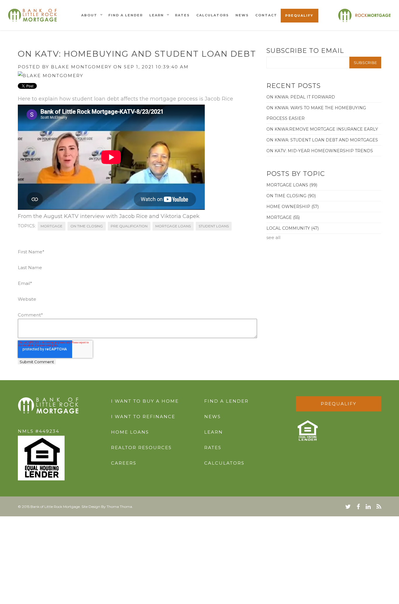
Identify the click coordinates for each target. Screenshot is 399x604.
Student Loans (214, 226)
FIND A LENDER (226, 401)
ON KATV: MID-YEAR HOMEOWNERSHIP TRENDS (319, 150)
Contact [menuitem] (266, 15)
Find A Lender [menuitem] (125, 15)
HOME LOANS (130, 432)
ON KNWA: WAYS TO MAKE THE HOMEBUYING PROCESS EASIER (316, 113)
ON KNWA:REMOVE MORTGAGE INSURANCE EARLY (322, 129)
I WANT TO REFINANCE (143, 416)
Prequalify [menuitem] (299, 15)
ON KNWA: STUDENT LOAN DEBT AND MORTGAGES (322, 140)
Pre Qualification (129, 226)
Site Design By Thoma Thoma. (107, 506)
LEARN (213, 432)
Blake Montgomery (81, 67)
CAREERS (123, 463)
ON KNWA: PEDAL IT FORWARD (300, 97)
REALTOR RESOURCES (141, 447)
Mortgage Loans (173, 226)
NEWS (212, 416)
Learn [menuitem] (156, 15)
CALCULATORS (224, 463)
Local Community (292, 228)
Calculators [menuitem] (212, 15)
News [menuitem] (242, 15)
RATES (212, 447)
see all (273, 237)
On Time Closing (86, 226)
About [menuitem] (89, 15)
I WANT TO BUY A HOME (145, 401)
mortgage (52, 226)
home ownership (292, 206)
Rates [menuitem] (182, 15)
